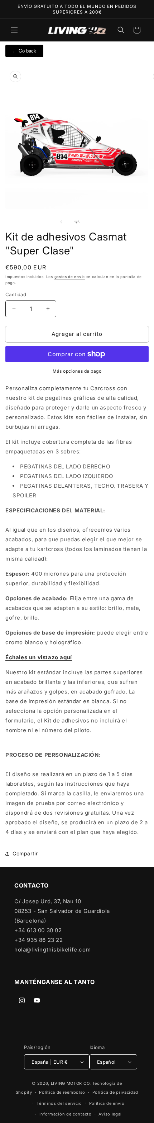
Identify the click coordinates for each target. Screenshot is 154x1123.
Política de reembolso (62, 1092)
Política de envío (107, 1103)
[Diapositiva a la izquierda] (61, 222)
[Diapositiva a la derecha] (93, 222)
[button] (14, 30)
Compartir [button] (25, 853)
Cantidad (15, 294)
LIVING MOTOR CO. (71, 1083)
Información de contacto (65, 1114)
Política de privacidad (115, 1092)
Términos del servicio (59, 1103)
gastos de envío (69, 276)
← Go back (24, 51)
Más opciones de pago (77, 371)
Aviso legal (110, 1114)
